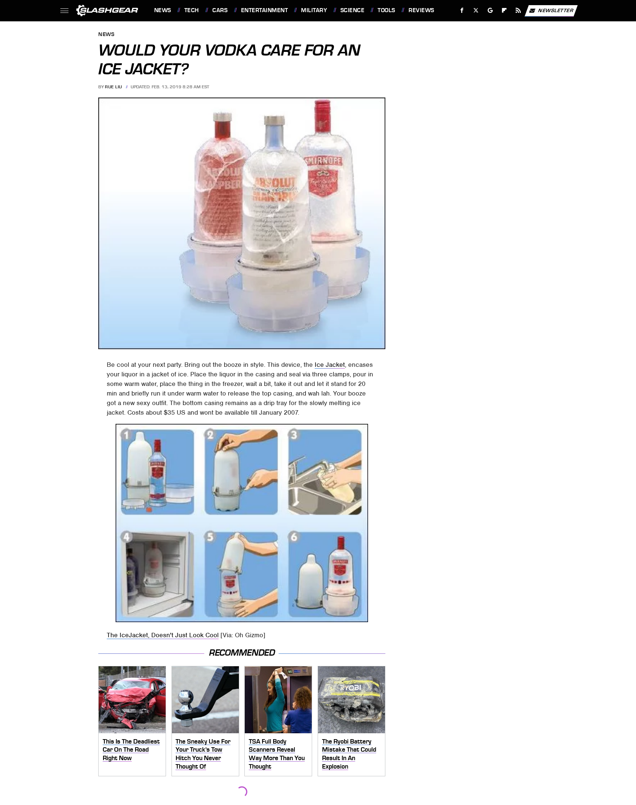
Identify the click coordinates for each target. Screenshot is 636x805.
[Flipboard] (504, 10)
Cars (219, 10)
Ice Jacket (330, 365)
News (162, 10)
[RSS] (518, 10)
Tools (386, 10)
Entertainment (264, 10)
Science (352, 10)
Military (314, 10)
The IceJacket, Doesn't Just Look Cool (163, 635)
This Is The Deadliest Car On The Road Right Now (131, 750)
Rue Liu (113, 86)
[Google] (490, 10)
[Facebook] (462, 10)
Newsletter (555, 10)
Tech (191, 10)
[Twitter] (475, 10)
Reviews (421, 10)
